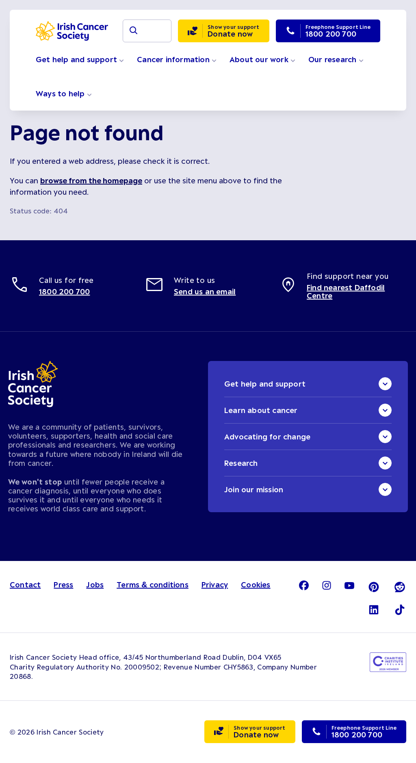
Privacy (215, 584)
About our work (260, 59)
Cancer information (174, 59)
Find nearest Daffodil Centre (346, 291)
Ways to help (61, 93)
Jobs (95, 584)
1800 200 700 (64, 291)
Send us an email (205, 291)
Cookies (255, 584)
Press (63, 584)
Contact (25, 584)
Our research (333, 59)
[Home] (72, 31)
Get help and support (77, 59)
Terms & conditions (152, 584)
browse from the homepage (91, 180)
